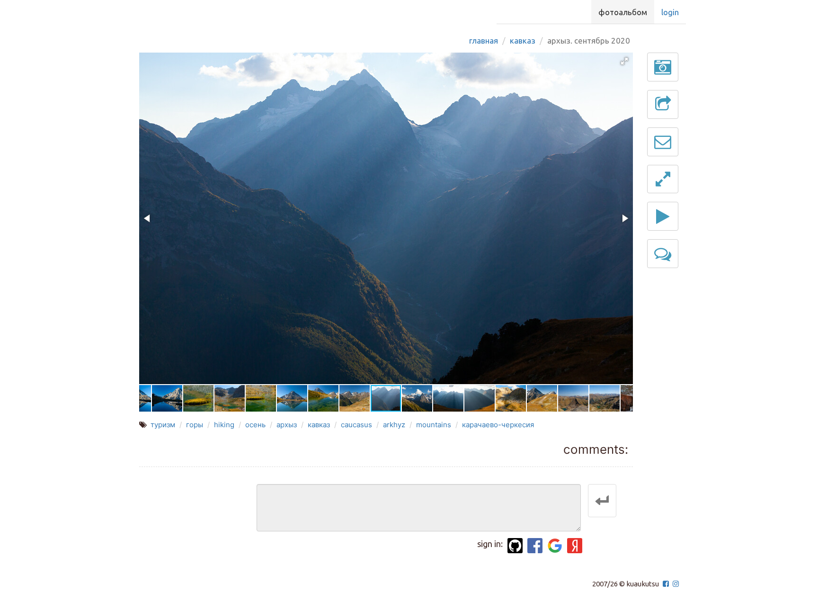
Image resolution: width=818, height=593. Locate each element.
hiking (224, 424)
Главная (483, 40)
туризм (163, 424)
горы (194, 424)
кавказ (319, 424)
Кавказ (522, 40)
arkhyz (394, 424)
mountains (433, 424)
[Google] (554, 545)
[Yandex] (574, 545)
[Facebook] (534, 545)
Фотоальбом (622, 12)
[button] (624, 61)
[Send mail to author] (662, 141)
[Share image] (662, 104)
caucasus (356, 424)
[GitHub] (515, 545)
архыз (286, 424)
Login (670, 12)
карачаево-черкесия (498, 424)
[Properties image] (662, 67)
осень (255, 424)
